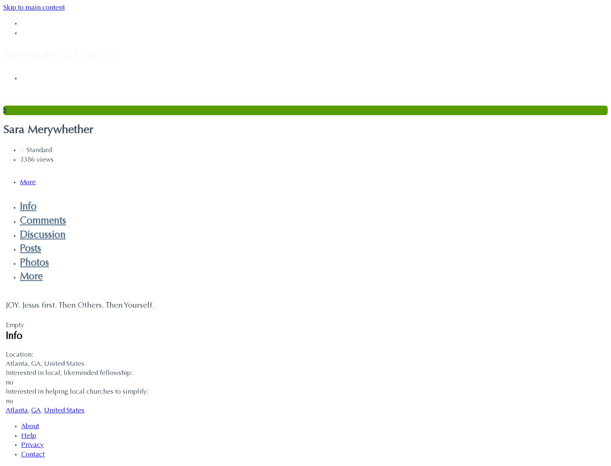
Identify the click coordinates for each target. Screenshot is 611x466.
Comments (43, 221)
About (30, 426)
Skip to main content (34, 8)
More (31, 277)
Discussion (43, 235)
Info (28, 207)
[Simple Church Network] (61, 62)
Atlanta (17, 410)
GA (36, 410)
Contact (32, 454)
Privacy (32, 445)
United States (64, 410)
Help (28, 436)
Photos (34, 263)
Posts (30, 249)
